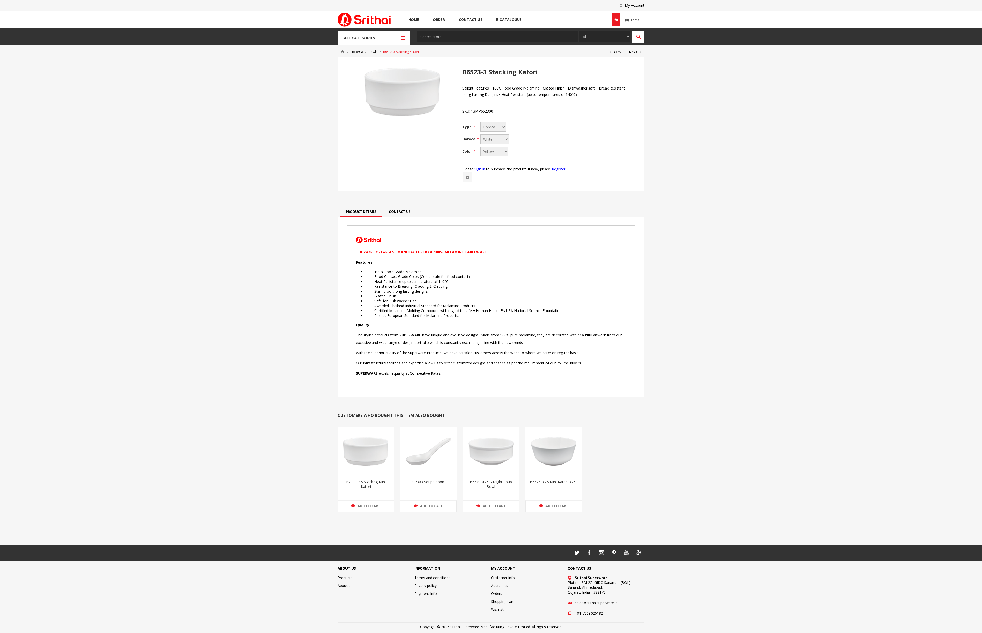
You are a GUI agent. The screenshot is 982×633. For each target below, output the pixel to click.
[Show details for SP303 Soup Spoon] (428, 451)
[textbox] (497, 36)
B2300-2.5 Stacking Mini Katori (366, 484)
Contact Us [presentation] (400, 211)
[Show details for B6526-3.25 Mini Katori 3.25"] (553, 451)
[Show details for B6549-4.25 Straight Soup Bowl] (491, 451)
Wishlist (497, 609)
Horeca (469, 139)
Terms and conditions (432, 577)
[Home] (342, 52)
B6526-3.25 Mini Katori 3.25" (553, 481)
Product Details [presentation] (361, 211)
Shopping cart (502, 601)
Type (467, 126)
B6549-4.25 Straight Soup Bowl (491, 484)
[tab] (361, 211)
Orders (496, 593)
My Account (634, 5)
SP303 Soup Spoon (428, 481)
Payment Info (425, 593)
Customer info (503, 577)
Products (345, 577)
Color (467, 151)
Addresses (499, 585)
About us (345, 585)
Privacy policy (425, 585)
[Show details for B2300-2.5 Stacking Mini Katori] (366, 451)
